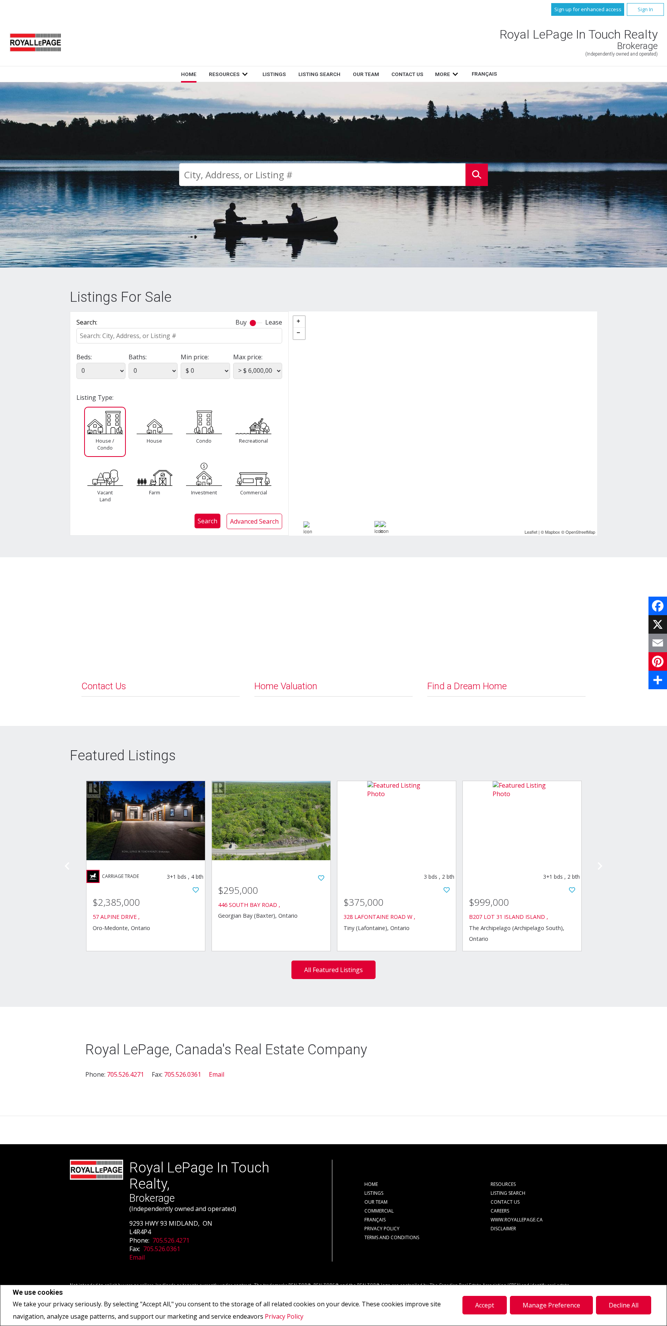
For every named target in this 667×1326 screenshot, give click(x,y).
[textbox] (322, 174)
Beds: (84, 357)
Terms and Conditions (391, 1237)
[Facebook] (657, 606)
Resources (224, 74)
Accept (484, 1305)
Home (188, 74)
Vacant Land (105, 496)
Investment (204, 492)
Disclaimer (503, 1228)
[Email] (657, 643)
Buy (241, 322)
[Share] (657, 680)
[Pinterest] (657, 661)
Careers (500, 1211)
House (154, 440)
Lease (273, 322)
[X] (657, 624)
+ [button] (299, 322)
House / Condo (105, 444)
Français (484, 74)
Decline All (623, 1305)
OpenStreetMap (580, 532)
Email (216, 1074)
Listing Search (319, 74)
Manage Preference (551, 1305)
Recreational (253, 440)
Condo (204, 440)
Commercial (253, 492)
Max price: (247, 357)
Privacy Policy (284, 1316)
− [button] (299, 333)
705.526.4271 (125, 1074)
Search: (86, 322)
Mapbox (552, 532)
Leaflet (531, 532)
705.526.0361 (182, 1074)
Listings (274, 74)
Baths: (138, 357)
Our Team (366, 74)
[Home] (35, 42)
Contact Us (407, 74)
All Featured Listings (333, 970)
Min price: (195, 357)
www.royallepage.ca (517, 1219)
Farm (154, 492)
